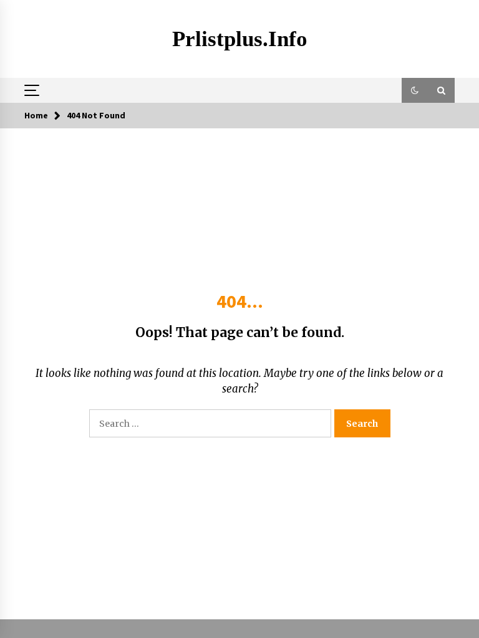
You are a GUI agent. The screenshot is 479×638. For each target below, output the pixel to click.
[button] (415, 90)
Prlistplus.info (239, 39)
